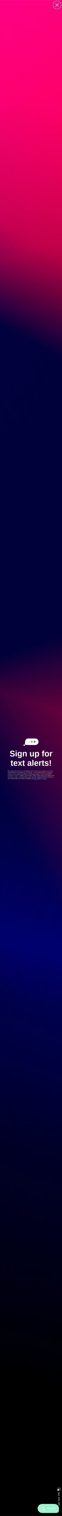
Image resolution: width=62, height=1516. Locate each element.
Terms (45, 778)
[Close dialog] (57, 5)
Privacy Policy (36, 778)
